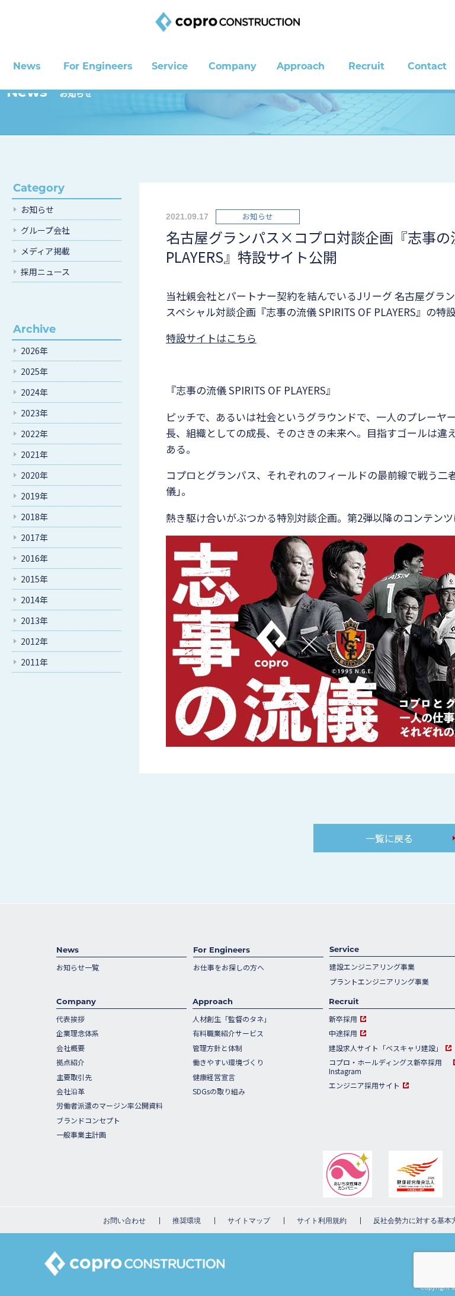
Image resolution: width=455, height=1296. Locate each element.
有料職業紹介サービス (228, 1033)
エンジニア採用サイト (364, 1085)
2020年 (34, 475)
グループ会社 (45, 230)
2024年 (34, 392)
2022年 (34, 434)
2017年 (34, 537)
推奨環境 (186, 1220)
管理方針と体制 (217, 1048)
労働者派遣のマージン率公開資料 (109, 1105)
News (67, 949)
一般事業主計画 (81, 1135)
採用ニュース (45, 272)
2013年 (34, 620)
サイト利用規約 (322, 1220)
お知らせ (37, 209)
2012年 (34, 641)
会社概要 (70, 1048)
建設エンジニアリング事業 (372, 967)
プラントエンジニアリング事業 (379, 981)
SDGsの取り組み (219, 1091)
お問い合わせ (124, 1220)
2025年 (34, 371)
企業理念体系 (77, 1033)
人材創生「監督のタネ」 (232, 1019)
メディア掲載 (45, 251)
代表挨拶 (70, 1019)
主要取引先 (74, 1077)
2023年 (34, 413)
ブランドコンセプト (88, 1120)
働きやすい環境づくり (228, 1062)
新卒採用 (343, 1019)
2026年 (34, 350)
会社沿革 (70, 1091)
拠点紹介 (70, 1062)
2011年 (34, 662)
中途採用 (343, 1033)
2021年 (34, 454)
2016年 (34, 558)
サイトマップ (249, 1220)
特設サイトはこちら (211, 337)
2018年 (34, 517)
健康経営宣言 (214, 1077)
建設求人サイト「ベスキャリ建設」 (386, 1048)
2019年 (34, 496)
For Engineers (221, 949)
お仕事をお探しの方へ (228, 967)
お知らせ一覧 (77, 967)
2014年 (34, 600)
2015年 (34, 579)
